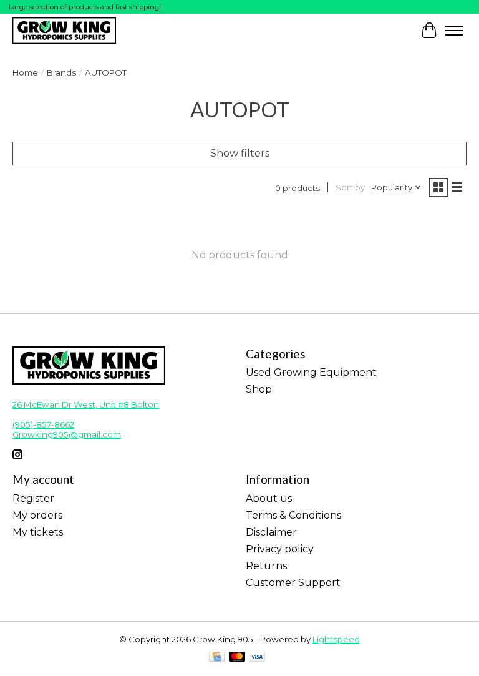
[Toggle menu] (454, 30)
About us (269, 498)
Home (25, 72)
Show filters (239, 153)
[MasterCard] (237, 658)
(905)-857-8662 (43, 424)
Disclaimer (271, 532)
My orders (37, 515)
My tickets (37, 532)
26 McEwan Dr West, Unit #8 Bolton (85, 404)
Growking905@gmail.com (66, 434)
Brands (61, 72)
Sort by (350, 187)
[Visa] (257, 658)
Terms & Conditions (293, 515)
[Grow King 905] (64, 30)
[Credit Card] (217, 658)
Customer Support (293, 583)
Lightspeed (336, 639)
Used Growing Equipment (311, 372)
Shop (259, 389)
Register (33, 498)
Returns (266, 566)
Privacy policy (280, 549)
